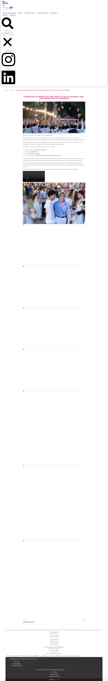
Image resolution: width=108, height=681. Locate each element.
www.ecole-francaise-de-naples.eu (54, 653)
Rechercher (7, 30)
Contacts (4, 15)
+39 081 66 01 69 (54, 652)
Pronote (20, 13)
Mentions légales (17, 663)
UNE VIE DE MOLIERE (28, 622)
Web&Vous (57, 679)
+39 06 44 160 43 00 (54, 637)
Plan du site (16, 661)
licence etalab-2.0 (42, 658)
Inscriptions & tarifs (42, 13)
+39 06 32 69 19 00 (54, 644)
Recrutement (53, 13)
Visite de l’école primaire (9, 13)
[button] (7, 23)
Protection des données (16, 665)
